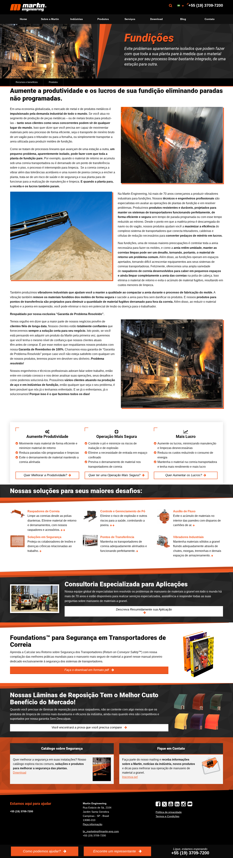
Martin (28, 7)
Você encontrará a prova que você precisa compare (87, 727)
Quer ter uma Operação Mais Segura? (114, 475)
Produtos (103, 19)
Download (156, 19)
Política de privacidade (169, 812)
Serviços (130, 19)
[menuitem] (28, 7)
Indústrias (76, 19)
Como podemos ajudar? (42, 851)
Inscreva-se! (130, 777)
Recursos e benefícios (27, 82)
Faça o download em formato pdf (87, 670)
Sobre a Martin (50, 19)
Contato (210, 19)
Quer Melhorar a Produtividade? (45, 475)
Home (23, 19)
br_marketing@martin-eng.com (101, 831)
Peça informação (92, 824)
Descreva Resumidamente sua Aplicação (144, 609)
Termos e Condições (167, 816)
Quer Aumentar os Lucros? (183, 475)
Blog (183, 19)
